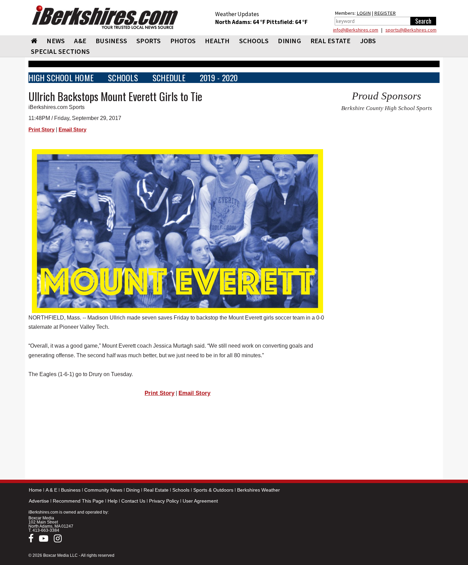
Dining (133, 490)
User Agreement (200, 501)
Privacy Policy (164, 501)
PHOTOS (183, 40)
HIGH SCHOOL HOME (61, 77)
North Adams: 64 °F (241, 22)
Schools (180, 490)
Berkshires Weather (258, 490)
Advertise (39, 501)
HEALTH (217, 40)
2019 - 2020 (219, 77)
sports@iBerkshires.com (410, 30)
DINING (289, 40)
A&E (80, 40)
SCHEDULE (168, 77)
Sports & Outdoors (213, 490)
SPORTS (148, 40)
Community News (103, 490)
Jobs (368, 40)
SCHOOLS (254, 40)
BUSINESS (111, 40)
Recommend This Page (78, 501)
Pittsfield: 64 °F (287, 22)
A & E (51, 490)
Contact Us (133, 501)
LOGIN (364, 13)
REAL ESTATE (330, 40)
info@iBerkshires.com (355, 30)
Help (113, 501)
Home (35, 490)
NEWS (56, 40)
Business (71, 490)
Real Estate (156, 490)
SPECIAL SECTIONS (60, 51)
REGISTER (385, 13)
